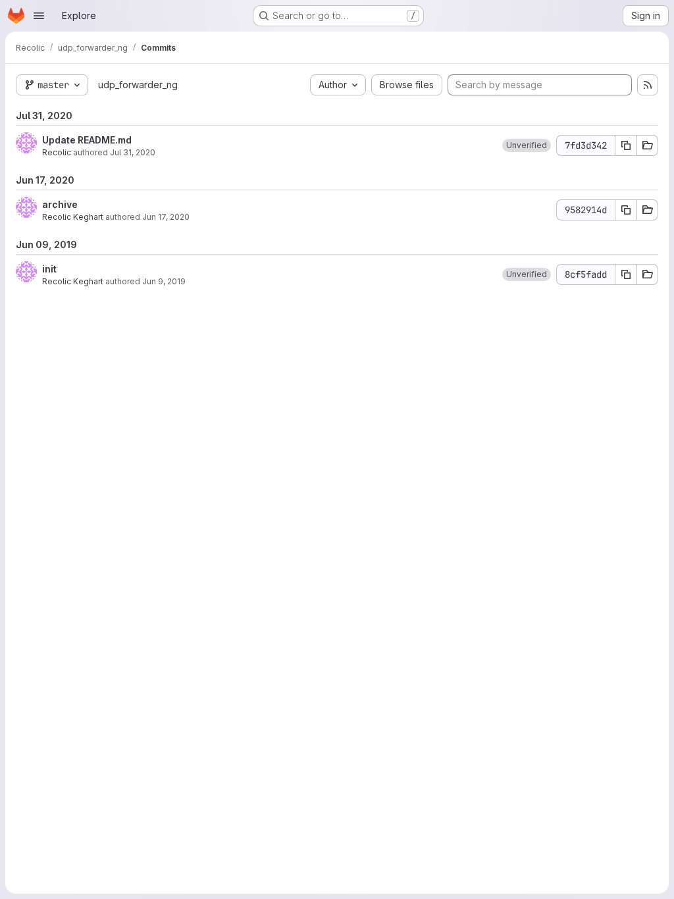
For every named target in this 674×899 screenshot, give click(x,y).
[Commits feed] (647, 84)
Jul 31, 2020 (132, 152)
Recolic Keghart (72, 217)
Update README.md (87, 139)
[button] (526, 145)
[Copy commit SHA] (625, 145)
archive (60, 204)
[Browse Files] (647, 145)
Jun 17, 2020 (166, 217)
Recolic (56, 152)
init (49, 268)
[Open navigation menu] (38, 15)
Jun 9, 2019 (164, 281)
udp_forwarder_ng (138, 84)
